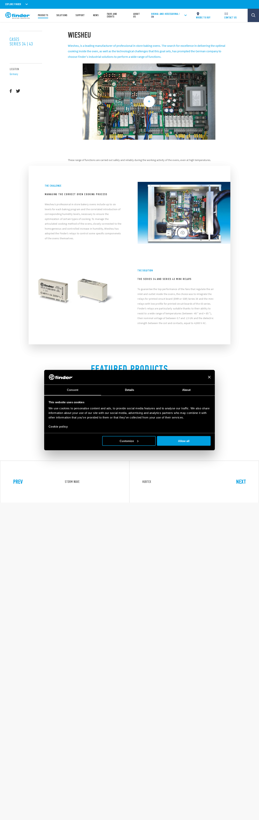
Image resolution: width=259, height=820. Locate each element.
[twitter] (18, 91)
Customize (127, 440)
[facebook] (11, 91)
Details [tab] (129, 389)
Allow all (183, 440)
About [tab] (186, 389)
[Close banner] (209, 377)
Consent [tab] (72, 389)
